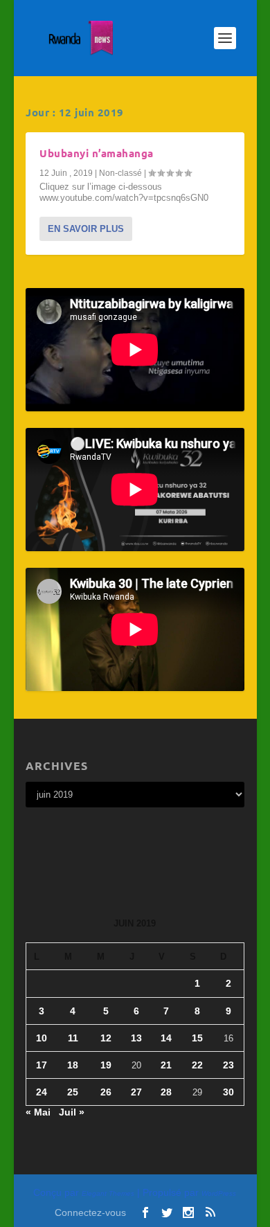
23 (228, 1065)
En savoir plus (86, 229)
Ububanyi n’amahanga (96, 153)
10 (41, 1038)
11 (73, 1038)
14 (166, 1038)
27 (136, 1092)
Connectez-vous (90, 1212)
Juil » (71, 1112)
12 (105, 1038)
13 (136, 1038)
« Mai (38, 1112)
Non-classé (120, 173)
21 (166, 1065)
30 (228, 1092)
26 (105, 1092)
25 (72, 1092)
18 (72, 1065)
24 (41, 1092)
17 (41, 1065)
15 (197, 1038)
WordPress (218, 1193)
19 (105, 1065)
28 (166, 1092)
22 (197, 1065)
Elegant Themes (108, 1193)
